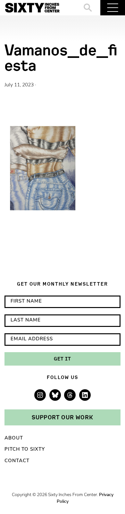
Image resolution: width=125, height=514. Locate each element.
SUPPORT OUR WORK (62, 417)
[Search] (88, 7)
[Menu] (112, 7)
